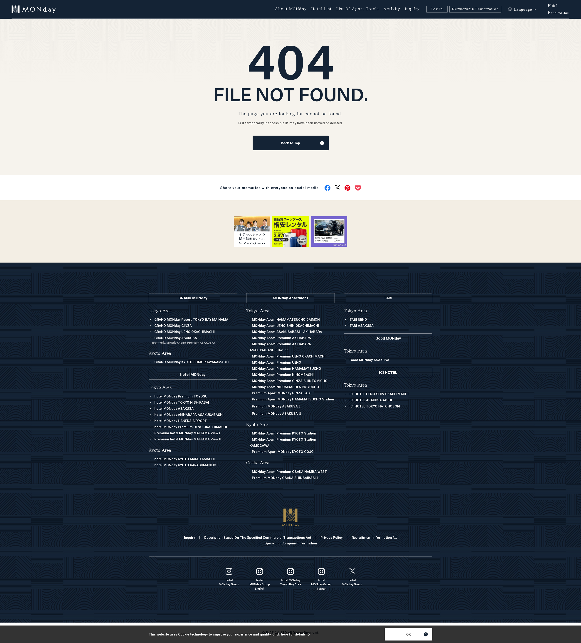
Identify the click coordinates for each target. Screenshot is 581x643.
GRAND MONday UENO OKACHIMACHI (184, 332)
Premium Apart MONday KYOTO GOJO (283, 452)
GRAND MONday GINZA (173, 326)
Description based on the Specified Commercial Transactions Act (257, 538)
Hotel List (321, 9)
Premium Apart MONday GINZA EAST (282, 393)
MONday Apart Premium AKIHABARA (281, 338)
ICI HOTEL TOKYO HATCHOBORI (375, 406)
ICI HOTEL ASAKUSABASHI (371, 400)
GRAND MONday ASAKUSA (183, 340)
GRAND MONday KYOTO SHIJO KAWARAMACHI (191, 362)
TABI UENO (358, 320)
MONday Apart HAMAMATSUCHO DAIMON (286, 320)
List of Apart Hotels (357, 9)
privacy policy (331, 538)
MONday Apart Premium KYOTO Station (284, 433)
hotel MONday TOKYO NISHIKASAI (181, 402)
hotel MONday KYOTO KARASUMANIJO (185, 465)
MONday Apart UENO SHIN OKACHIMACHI (285, 326)
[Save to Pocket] (358, 188)
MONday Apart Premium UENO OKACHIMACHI (288, 356)
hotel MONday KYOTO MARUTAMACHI (184, 459)
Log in (437, 8)
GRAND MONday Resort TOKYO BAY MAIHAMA (191, 320)
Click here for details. (289, 634)
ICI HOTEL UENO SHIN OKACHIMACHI (379, 394)
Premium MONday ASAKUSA (276, 406)
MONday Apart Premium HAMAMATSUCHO (286, 369)
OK (408, 634)
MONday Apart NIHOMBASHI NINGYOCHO (285, 387)
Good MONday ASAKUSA (369, 360)
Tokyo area (257, 311)
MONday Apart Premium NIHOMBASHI (283, 375)
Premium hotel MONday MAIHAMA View (187, 433)
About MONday (291, 9)
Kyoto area (257, 425)
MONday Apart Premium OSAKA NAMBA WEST (289, 472)
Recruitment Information (372, 538)
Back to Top (290, 143)
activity (392, 9)
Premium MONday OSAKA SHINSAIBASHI (285, 478)
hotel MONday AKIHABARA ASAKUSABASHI (189, 415)
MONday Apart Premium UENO (276, 362)
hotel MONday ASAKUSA (174, 409)
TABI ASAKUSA (362, 326)
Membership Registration (475, 8)
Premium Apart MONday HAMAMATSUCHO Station (293, 399)
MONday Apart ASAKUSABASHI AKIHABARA (287, 332)
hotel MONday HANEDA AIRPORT (180, 421)
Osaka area (257, 463)
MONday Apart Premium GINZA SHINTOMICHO (289, 381)
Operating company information (290, 543)
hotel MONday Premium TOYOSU (180, 396)
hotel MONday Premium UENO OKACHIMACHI (190, 427)
